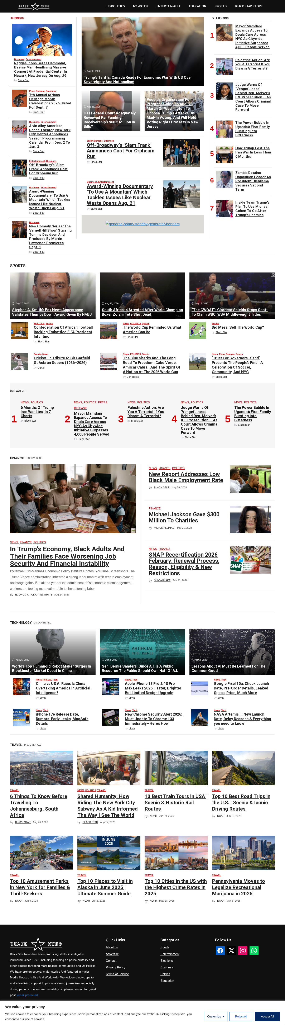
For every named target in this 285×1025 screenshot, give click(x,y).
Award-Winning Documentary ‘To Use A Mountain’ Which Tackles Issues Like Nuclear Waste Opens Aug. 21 (49, 199)
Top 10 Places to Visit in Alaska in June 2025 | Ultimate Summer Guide (105, 887)
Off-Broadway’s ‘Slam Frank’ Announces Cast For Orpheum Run (48, 169)
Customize (214, 1016)
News (126, 323)
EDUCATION (197, 6)
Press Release (36, 91)
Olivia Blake (162, 580)
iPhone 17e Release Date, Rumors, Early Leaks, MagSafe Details (62, 719)
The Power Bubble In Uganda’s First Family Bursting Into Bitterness (252, 128)
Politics (165, 974)
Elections (166, 960)
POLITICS (39, 323)
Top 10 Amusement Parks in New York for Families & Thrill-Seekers (40, 887)
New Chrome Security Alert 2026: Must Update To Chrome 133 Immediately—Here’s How (153, 719)
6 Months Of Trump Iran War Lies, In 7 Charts (37, 411)
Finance (26, 542)
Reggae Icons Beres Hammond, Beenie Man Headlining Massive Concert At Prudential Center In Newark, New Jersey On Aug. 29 (40, 69)
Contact (111, 960)
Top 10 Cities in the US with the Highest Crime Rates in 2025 (176, 887)
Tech (55, 679)
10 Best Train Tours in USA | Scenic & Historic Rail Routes (176, 802)
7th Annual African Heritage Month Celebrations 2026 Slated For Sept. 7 (50, 101)
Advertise (112, 954)
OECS (41, 367)
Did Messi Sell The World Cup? (238, 327)
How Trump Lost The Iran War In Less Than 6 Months (253, 152)
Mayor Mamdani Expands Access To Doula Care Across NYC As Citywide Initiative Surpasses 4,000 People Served (252, 36)
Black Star (23, 80)
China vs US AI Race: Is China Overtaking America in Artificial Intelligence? (63, 688)
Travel (14, 790)
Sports (220, 6)
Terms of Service (117, 974)
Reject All (241, 1016)
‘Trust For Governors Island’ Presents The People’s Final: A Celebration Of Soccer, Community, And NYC (237, 365)
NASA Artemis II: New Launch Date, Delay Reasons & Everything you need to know (242, 719)
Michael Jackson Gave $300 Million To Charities (184, 517)
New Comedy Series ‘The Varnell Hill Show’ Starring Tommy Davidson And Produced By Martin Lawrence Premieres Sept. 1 (50, 236)
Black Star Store (248, 6)
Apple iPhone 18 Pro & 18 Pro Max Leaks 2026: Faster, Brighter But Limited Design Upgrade (153, 688)
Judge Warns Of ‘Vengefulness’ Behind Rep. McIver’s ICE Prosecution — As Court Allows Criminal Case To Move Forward (253, 97)
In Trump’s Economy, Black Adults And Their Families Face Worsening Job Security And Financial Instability (67, 556)
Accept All (267, 1016)
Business (19, 59)
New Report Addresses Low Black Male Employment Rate (186, 477)
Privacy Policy (115, 967)
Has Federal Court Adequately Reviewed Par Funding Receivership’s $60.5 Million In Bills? (110, 120)
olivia (43, 697)
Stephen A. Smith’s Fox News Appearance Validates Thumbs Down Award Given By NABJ (52, 312)
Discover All (34, 458)
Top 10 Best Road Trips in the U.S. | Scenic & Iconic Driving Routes (241, 802)
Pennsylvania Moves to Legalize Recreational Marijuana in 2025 (238, 887)
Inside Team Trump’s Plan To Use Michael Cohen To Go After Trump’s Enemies (252, 208)
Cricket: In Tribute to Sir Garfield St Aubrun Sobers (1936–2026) (62, 360)
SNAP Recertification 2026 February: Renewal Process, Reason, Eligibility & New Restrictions (184, 564)
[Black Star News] (33, 6)
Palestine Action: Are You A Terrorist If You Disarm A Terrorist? (252, 64)
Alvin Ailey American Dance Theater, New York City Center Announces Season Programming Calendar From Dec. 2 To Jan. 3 (50, 136)
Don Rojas (133, 376)
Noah (153, 816)
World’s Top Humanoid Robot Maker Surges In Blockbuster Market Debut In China (51, 668)
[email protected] (27, 995)
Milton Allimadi (164, 527)
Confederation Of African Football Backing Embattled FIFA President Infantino (63, 332)
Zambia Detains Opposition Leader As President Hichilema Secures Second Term (253, 181)
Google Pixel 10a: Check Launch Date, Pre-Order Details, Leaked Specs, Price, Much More (241, 688)
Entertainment (168, 6)
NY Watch (140, 6)
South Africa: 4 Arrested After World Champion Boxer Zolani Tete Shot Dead (142, 312)
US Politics (115, 6)
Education (167, 980)
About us (112, 947)
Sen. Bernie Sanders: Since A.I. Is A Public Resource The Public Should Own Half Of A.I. (140, 668)
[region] (142, 1013)
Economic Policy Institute (33, 594)
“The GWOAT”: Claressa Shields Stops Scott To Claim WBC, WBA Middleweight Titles (230, 312)
